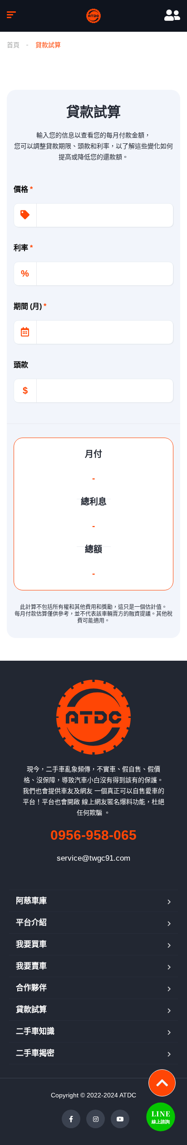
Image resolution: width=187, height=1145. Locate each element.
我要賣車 (31, 966)
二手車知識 (35, 1031)
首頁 (13, 45)
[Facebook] (71, 1119)
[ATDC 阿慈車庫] (93, 16)
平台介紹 (31, 922)
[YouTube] (120, 1119)
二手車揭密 (35, 1053)
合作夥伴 (31, 988)
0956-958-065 (93, 835)
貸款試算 (31, 1009)
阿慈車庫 (31, 901)
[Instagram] (95, 1119)
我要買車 (31, 944)
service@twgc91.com (93, 858)
